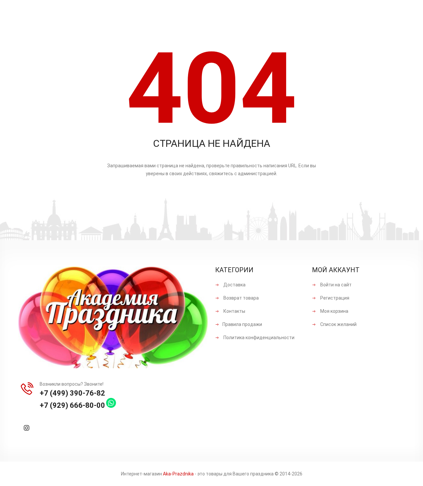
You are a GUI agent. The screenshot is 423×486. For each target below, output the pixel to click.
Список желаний (338, 324)
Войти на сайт (335, 284)
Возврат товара (240, 298)
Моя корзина (333, 311)
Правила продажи (242, 324)
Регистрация (334, 298)
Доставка (234, 284)
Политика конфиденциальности (258, 337)
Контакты (233, 311)
